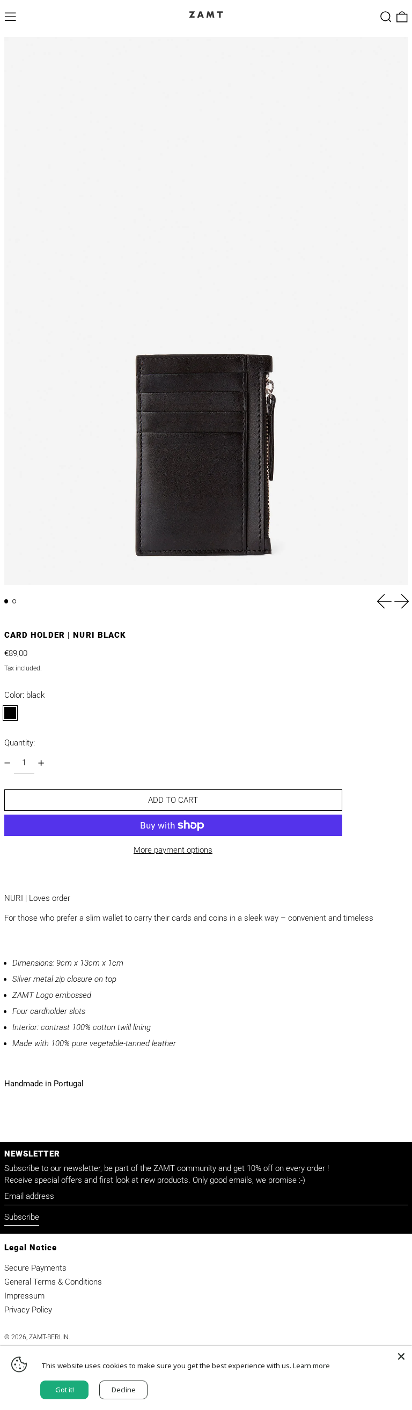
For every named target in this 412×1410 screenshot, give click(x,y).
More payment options (173, 850)
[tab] (6, 601)
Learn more (311, 1365)
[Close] (401, 1356)
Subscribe (21, 1217)
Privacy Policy (28, 1310)
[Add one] (41, 763)
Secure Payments (35, 1268)
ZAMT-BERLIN (49, 1337)
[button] (386, 17)
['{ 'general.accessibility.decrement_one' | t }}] (7, 763)
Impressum (24, 1296)
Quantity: (19, 743)
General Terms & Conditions (53, 1282)
